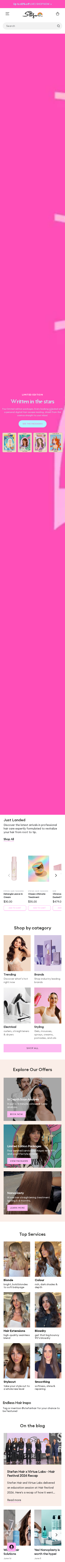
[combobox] (32, 26)
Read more (14, 1500)
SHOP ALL (32, 1048)
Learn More (17, 1208)
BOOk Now (16, 1114)
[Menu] (7, 14)
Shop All (9, 839)
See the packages (33, 424)
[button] (56, 875)
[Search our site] (58, 26)
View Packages (19, 1161)
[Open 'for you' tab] (11, 1547)
